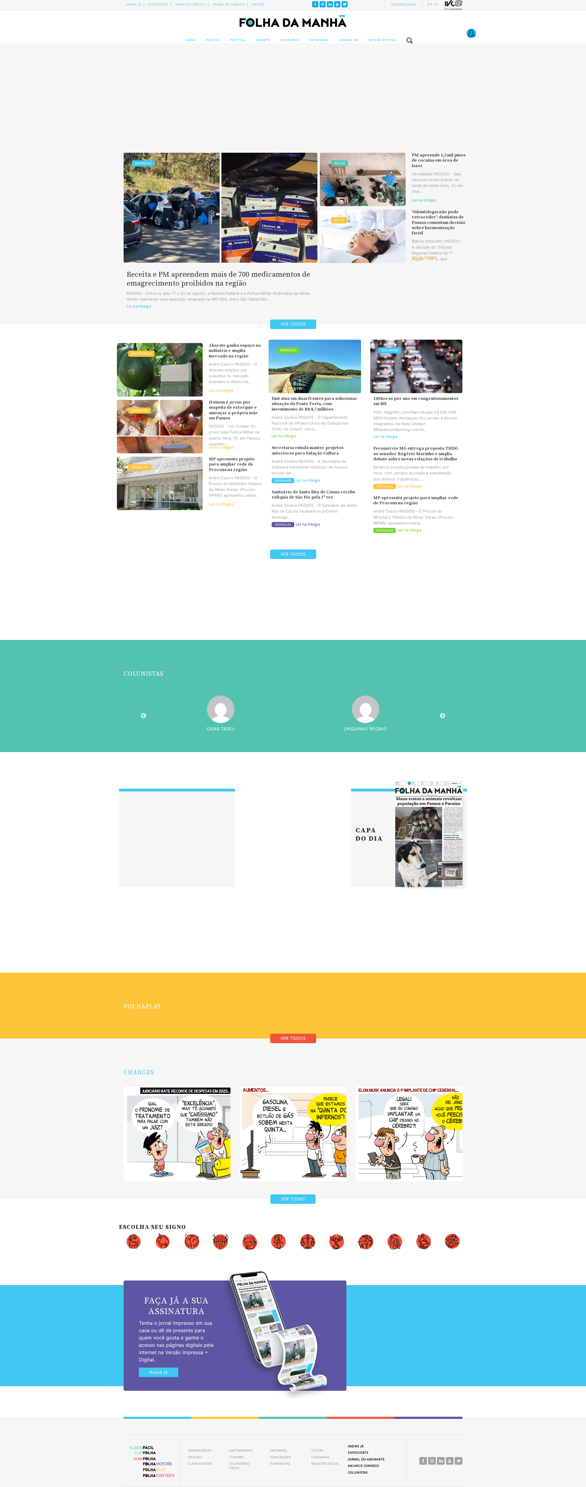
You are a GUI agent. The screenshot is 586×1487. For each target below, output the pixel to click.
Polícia (213, 40)
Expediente (158, 4)
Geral (191, 40)
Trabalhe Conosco (228, 4)
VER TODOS (293, 324)
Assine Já (133, 4)
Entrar (258, 4)
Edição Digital (382, 40)
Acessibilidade (403, 4)
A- (436, 4)
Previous (143, 716)
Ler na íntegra (139, 306)
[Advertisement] (293, 104)
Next (443, 716)
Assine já (159, 1372)
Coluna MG (349, 40)
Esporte (263, 40)
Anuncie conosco (190, 4)
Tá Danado (319, 40)
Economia (290, 40)
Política (238, 40)
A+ (430, 4)
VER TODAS (293, 1199)
